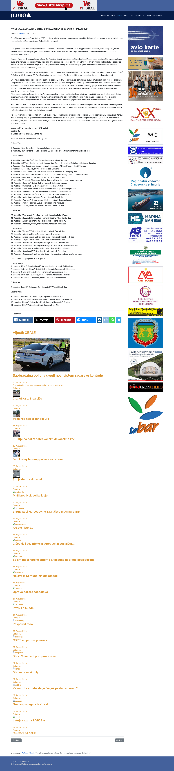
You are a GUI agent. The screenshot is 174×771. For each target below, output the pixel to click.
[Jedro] (21, 15)
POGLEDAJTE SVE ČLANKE (24, 733)
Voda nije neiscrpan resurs (31, 418)
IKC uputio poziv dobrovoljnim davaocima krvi (44, 439)
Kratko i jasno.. (23, 527)
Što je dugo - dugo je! (27, 479)
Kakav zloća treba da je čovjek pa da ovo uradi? (45, 688)
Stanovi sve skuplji (25, 672)
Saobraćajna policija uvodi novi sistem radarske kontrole (58, 375)
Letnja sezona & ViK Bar (29, 720)
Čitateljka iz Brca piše (27, 398)
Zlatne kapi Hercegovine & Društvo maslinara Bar (46, 511)
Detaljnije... (17, 388)
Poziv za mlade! (24, 608)
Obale (21, 33)
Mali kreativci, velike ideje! (31, 495)
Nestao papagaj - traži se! (30, 704)
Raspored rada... (24, 624)
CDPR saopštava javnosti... (31, 640)
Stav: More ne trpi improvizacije (34, 656)
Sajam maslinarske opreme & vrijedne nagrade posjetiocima (54, 559)
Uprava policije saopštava (30, 592)
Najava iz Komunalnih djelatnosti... (36, 576)
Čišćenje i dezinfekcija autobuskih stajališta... (44, 543)
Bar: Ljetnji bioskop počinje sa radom (38, 459)
